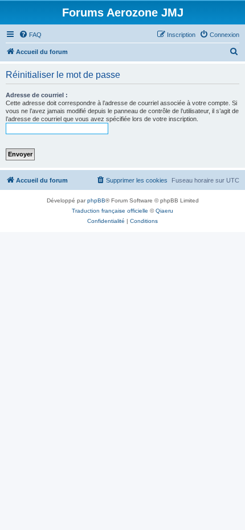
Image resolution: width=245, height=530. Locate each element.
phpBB (96, 200)
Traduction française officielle (110, 211)
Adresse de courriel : (37, 95)
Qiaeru (164, 211)
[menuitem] (30, 35)
